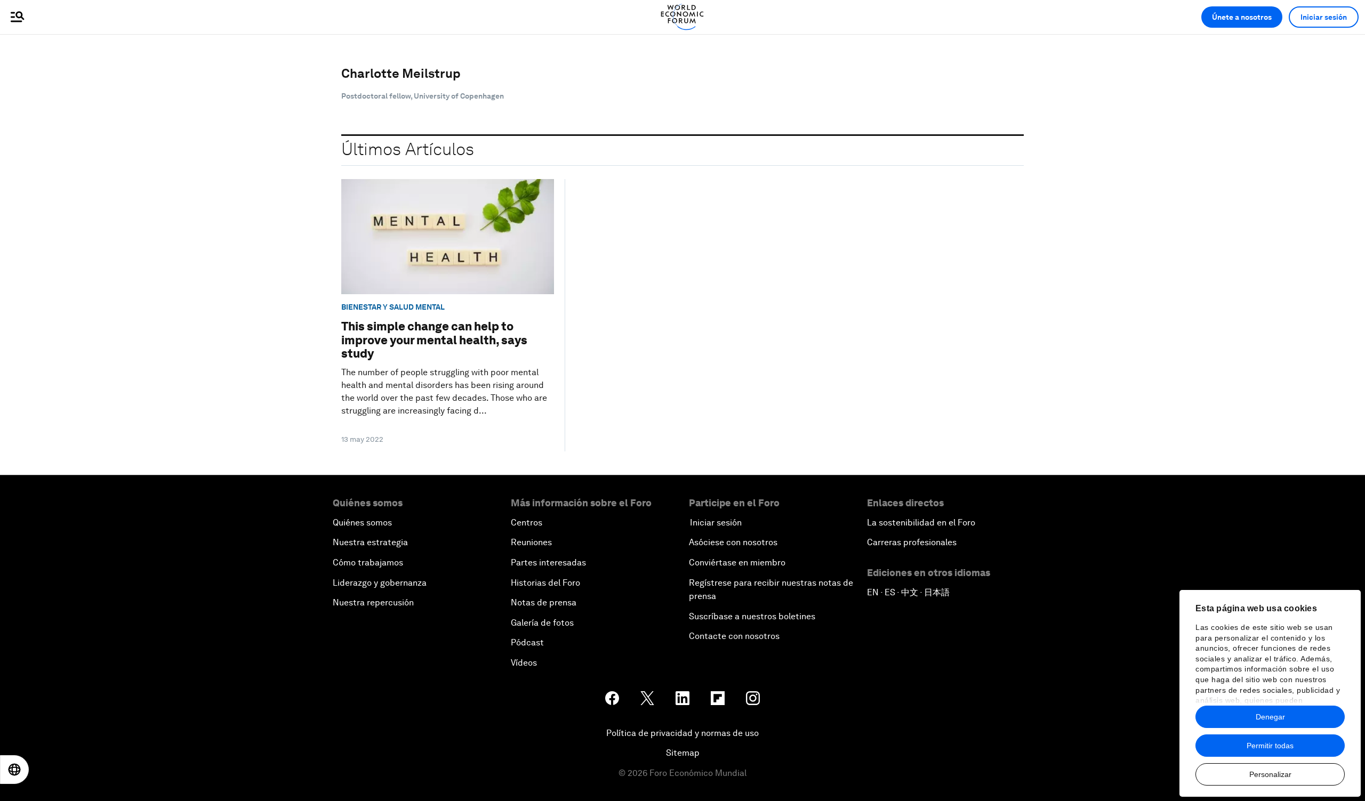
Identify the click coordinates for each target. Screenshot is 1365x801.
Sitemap (683, 753)
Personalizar (1270, 774)
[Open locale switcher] (14, 769)
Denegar (1270, 717)
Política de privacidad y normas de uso (682, 733)
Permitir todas (1270, 745)
